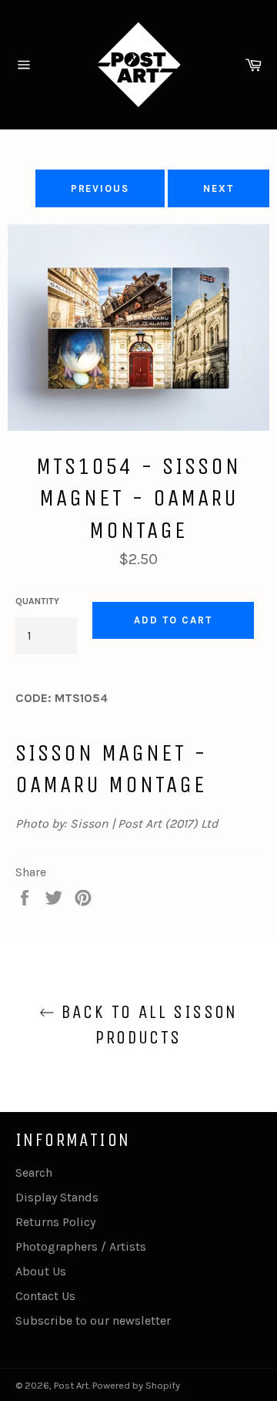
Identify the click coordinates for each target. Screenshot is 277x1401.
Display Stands (56, 1197)
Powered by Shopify (136, 1385)
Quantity (37, 601)
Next (218, 188)
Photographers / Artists (80, 1246)
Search (33, 1172)
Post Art (71, 1385)
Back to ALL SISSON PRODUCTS (146, 1024)
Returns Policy (55, 1222)
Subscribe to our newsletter (93, 1320)
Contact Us (45, 1295)
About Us (40, 1271)
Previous (100, 188)
